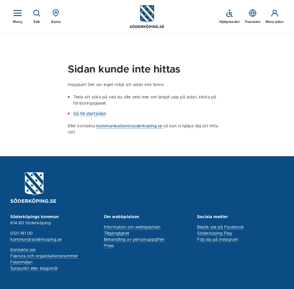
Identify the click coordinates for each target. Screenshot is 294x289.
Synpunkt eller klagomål (34, 269)
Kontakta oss (23, 250)
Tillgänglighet (117, 233)
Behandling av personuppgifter (134, 240)
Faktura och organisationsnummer (44, 256)
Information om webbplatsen (132, 227)
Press (109, 246)
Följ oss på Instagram (217, 240)
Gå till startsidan (89, 114)
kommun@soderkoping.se (36, 240)
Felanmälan (21, 262)
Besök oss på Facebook (220, 227)
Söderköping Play (214, 233)
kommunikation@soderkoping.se (130, 126)
